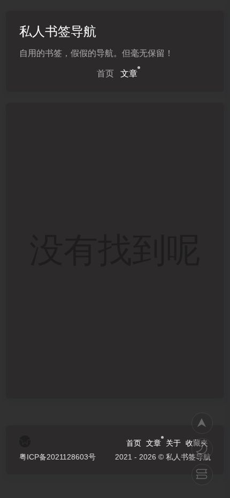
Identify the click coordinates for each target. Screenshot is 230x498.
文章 (128, 73)
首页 (105, 73)
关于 (173, 443)
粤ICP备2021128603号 (57, 457)
